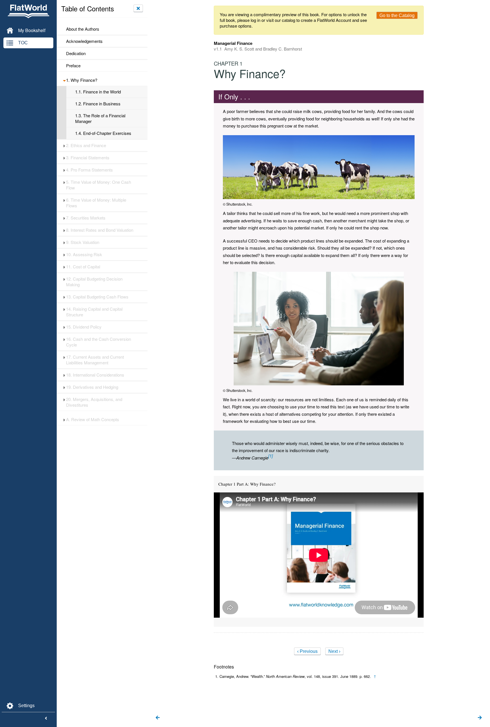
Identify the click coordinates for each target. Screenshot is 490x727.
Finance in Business (98, 103)
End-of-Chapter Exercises (103, 133)
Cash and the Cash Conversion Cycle (98, 342)
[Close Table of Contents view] (138, 8)
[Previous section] (157, 718)
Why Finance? (81, 80)
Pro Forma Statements (89, 170)
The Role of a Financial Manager (100, 118)
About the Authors (82, 29)
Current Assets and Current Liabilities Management (95, 359)
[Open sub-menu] (64, 80)
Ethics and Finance (86, 145)
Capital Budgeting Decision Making (94, 281)
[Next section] (479, 718)
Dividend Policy (84, 327)
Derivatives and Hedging (92, 387)
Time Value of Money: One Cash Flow (98, 185)
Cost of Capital (83, 267)
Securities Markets (85, 218)
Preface (73, 65)
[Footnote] (270, 456)
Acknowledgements (84, 41)
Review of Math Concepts (92, 419)
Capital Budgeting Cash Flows (97, 297)
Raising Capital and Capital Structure (94, 311)
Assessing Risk (84, 254)
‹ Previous (307, 651)
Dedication (76, 53)
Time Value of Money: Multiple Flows (96, 202)
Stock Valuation (82, 242)
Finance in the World (98, 92)
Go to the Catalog (397, 15)
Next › (334, 651)
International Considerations (95, 375)
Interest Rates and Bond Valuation (99, 230)
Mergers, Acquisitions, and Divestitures (94, 402)
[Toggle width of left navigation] (45, 718)
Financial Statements (87, 157)
